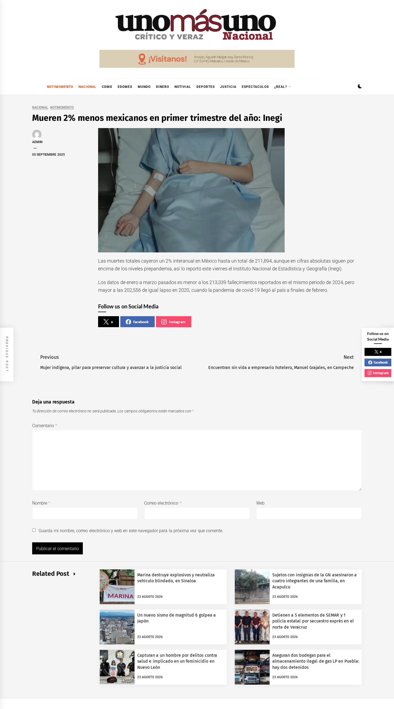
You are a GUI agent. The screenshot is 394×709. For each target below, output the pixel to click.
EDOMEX (125, 87)
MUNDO (144, 87)
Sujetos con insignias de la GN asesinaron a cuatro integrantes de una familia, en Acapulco (314, 580)
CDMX (107, 87)
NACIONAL (87, 87)
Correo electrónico (162, 503)
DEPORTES (205, 87)
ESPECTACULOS (255, 87)
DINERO (162, 87)
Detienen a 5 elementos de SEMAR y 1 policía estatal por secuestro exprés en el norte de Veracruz (313, 621)
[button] (360, 86)
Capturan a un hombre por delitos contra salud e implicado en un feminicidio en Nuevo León (177, 661)
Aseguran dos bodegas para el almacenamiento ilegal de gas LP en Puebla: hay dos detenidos (315, 661)
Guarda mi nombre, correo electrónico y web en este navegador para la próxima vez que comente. (131, 530)
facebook (141, 321)
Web (260, 503)
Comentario (44, 425)
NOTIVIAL (182, 87)
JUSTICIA (228, 87)
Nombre (41, 503)
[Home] (35, 87)
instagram (177, 321)
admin (37, 142)
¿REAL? (280, 87)
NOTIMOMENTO (60, 87)
